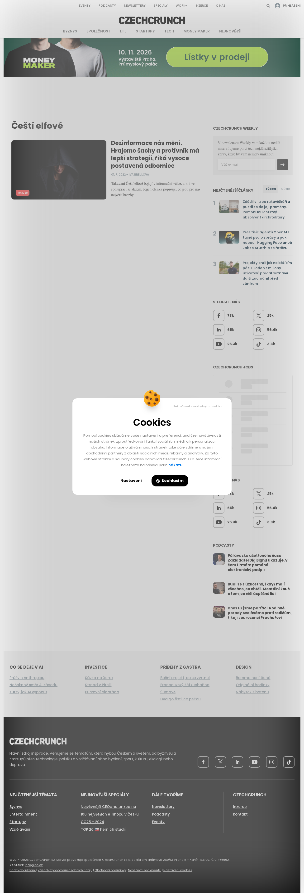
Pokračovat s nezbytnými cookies (197, 406)
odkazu (175, 464)
